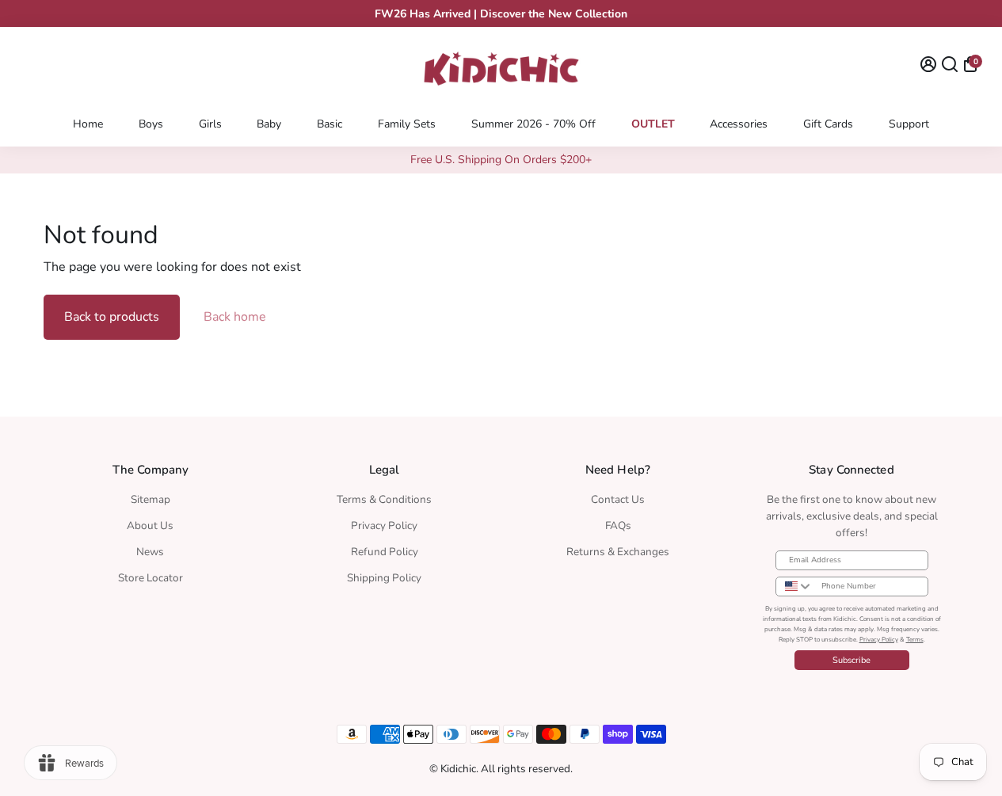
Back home (235, 317)
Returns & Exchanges (617, 551)
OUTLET (653, 123)
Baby (269, 123)
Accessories (739, 123)
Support (909, 123)
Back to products (111, 317)
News (150, 551)
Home (88, 123)
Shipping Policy (384, 577)
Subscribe (851, 660)
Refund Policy (384, 551)
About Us (150, 525)
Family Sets (407, 123)
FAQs (618, 525)
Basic (329, 123)
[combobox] (794, 586)
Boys (151, 123)
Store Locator (150, 577)
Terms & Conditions (384, 499)
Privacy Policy (384, 525)
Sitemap (150, 499)
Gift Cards (828, 123)
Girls (210, 123)
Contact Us (618, 499)
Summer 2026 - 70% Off (533, 123)
